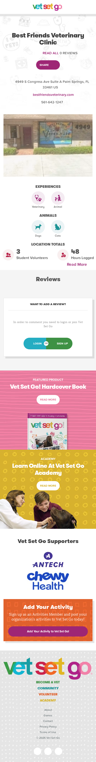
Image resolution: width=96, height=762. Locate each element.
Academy (48, 700)
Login (37, 343)
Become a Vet (48, 682)
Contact (48, 721)
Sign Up (62, 343)
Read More (78, 264)
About (48, 709)
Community (48, 688)
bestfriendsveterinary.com (53, 95)
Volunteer (48, 694)
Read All (51, 53)
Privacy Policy (48, 726)
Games (48, 715)
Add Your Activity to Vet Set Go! (48, 631)
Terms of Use (48, 732)
